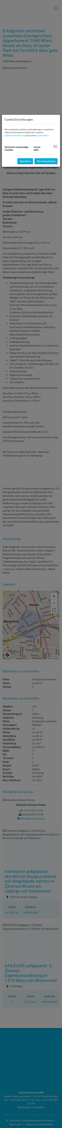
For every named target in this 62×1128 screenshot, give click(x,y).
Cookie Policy (43, 135)
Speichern (25, 161)
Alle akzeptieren (46, 161)
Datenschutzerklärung (14, 135)
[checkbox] (55, 146)
